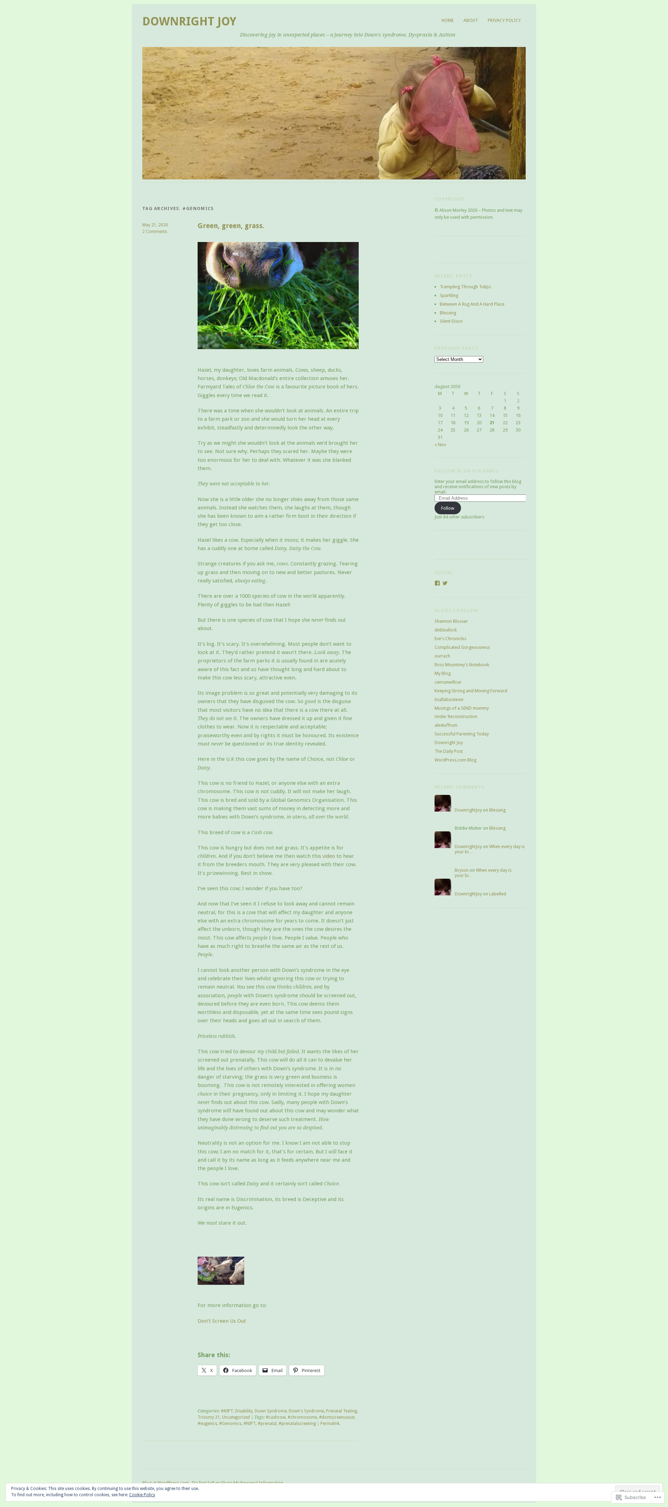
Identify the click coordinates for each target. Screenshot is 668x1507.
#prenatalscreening (297, 1423)
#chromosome (302, 1417)
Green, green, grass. (231, 226)
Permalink (330, 1423)
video (329, 856)
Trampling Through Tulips (465, 286)
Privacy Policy (504, 20)
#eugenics (207, 1423)
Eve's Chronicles (450, 638)
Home (448, 20)
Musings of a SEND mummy (462, 708)
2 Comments (154, 231)
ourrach (442, 656)
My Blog (443, 673)
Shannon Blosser (451, 621)
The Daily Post (449, 751)
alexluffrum (446, 725)
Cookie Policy (142, 1494)
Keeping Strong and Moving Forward (471, 690)
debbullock (446, 629)
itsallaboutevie (449, 699)
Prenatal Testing (341, 1411)
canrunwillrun (448, 682)
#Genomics (230, 1423)
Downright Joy (189, 21)
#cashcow (276, 1417)
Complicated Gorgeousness (462, 647)
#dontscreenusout (337, 1417)
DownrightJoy (468, 810)
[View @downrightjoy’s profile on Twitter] (445, 583)
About (470, 20)
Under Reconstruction (456, 716)
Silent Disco (451, 321)
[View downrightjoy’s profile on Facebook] (437, 583)
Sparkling (449, 295)
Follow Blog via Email (467, 471)
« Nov (440, 444)
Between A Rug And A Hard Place (472, 304)
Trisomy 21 (209, 1417)
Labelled (497, 893)
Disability (244, 1411)
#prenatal (267, 1423)
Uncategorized (236, 1417)
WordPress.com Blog (455, 760)
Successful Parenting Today (462, 733)
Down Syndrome (271, 1411)
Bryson (462, 870)
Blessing (448, 312)
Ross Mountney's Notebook (462, 664)
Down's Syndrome (306, 1411)
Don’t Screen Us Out (222, 1321)
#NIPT (227, 1411)
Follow (447, 508)
